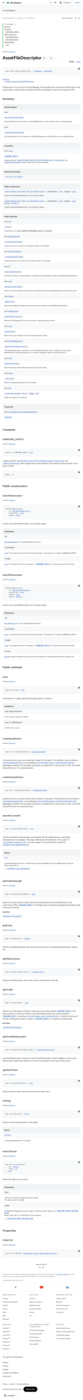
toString (8, 379)
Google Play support (63, 1335)
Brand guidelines (23, 1384)
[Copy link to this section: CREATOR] (15, 1240)
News (4, 1312)
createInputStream (12, 242)
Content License (62, 1274)
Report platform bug (63, 1328)
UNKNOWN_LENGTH (11, 156)
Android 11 (6, 1349)
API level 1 (12, 52)
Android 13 (6, 1342)
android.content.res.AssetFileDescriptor (20, 81)
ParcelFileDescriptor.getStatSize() (43, 1016)
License (12, 1384)
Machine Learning (35, 1302)
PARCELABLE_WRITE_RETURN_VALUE (20, 1219)
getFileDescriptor (12, 317)
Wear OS (59, 1302)
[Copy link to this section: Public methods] (24, 667)
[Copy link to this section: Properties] (18, 1231)
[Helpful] (75, 18)
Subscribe (30, 1389)
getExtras (9, 302)
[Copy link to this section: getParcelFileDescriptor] (28, 1037)
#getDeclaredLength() (12, 916)
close (7, 227)
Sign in (77, 3)
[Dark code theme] (79, 68)
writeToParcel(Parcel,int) (14, 842)
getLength (9, 332)
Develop (20, 18)
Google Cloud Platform (11, 1373)
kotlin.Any (6, 79)
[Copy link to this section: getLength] (15, 990)
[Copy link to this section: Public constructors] (29, 486)
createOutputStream (13, 257)
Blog (4, 1316)
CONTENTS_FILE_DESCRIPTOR (14, 845)
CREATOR (8, 417)
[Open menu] (3, 2)
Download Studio (35, 1341)
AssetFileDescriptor (13, 192)
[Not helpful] (78, 18)
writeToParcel (11, 394)
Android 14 (6, 1338)
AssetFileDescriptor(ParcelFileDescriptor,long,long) (41, 160)
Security (5, 1305)
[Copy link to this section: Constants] (17, 430)
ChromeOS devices (63, 1305)
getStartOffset (11, 364)
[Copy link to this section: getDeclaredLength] (24, 881)
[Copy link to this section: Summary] (16, 99)
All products (7, 1376)
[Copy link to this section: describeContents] (23, 816)
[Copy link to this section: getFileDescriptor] (22, 959)
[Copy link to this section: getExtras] (14, 925)
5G (30, 1316)
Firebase (6, 1369)
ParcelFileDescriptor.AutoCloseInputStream (55, 763)
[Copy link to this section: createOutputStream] (25, 777)
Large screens (61, 1298)
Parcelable (18, 177)
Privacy (31, 1312)
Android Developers (9, 18)
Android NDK (33, 1344)
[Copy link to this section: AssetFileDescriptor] (24, 496)
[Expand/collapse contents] (15, 24)
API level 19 (12, 579)
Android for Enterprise (10, 1302)
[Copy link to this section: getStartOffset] (20, 1070)
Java (78, 62)
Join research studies (63, 1338)
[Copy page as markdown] (51, 58)
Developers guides (35, 1334)
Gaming (32, 1298)
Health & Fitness (34, 1305)
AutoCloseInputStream (14, 118)
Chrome (5, 1366)
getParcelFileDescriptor (15, 347)
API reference (9, 11)
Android (5, 1298)
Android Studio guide (36, 1330)
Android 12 (6, 1345)
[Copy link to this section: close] (10, 677)
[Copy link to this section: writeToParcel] (19, 1151)
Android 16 (6, 1332)
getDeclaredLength (13, 162)
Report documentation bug (65, 1332)
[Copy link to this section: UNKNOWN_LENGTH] (26, 439)
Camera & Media (35, 1309)
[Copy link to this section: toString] (13, 1101)
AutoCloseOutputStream (14, 133)
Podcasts (6, 1319)
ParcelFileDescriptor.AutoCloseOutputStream (56, 801)
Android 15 (6, 1335)
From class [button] (14, 177)
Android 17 (6, 1328)
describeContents (12, 272)
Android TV (60, 1312)
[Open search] (51, 2)
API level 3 (12, 444)
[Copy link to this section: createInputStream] (23, 739)
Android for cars (61, 1309)
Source (5, 1309)
